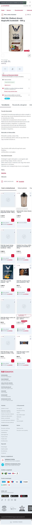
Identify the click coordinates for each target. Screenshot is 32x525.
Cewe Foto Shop (4, 430)
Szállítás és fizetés (5, 408)
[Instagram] (9, 500)
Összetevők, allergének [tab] (19, 105)
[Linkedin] (15, 500)
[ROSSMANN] (7, 372)
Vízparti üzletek (4, 436)
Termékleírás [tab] (5, 105)
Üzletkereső (3, 453)
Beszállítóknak (4, 451)
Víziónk (18, 412)
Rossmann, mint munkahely (22, 430)
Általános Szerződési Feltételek (7, 414)
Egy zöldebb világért (21, 414)
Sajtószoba (19, 416)
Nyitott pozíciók (20, 428)
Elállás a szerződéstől (5, 418)
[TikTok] (2, 500)
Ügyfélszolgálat (4, 449)
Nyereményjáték (20, 421)
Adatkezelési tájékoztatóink (6, 416)
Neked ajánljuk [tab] (22, 188)
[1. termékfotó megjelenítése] (2, 55)
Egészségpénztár (4, 434)
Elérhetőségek (4, 446)
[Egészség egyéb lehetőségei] (12, 10)
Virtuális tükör (4, 438)
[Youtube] (12, 500)
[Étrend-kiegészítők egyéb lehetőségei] (24, 10)
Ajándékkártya (4, 432)
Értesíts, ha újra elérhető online (10, 91)
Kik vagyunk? (19, 408)
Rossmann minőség (21, 410)
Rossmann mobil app (5, 428)
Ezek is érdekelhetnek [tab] (8, 188)
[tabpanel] (16, 145)
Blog (18, 419)
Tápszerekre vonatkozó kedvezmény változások (6, 411)
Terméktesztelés (4, 441)
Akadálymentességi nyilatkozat (7, 422)
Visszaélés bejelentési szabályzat (7, 420)
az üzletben (10, 224)
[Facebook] (5, 500)
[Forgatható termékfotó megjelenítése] (29, 55)
